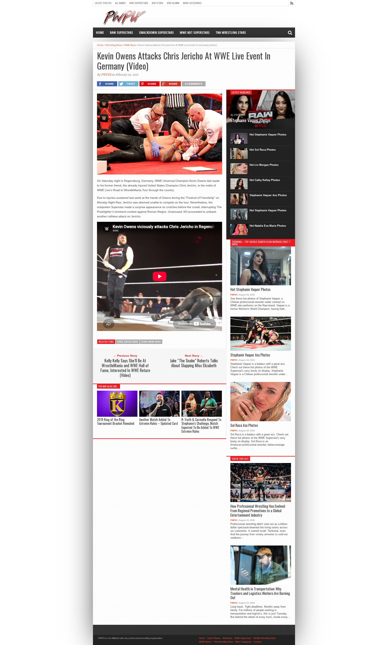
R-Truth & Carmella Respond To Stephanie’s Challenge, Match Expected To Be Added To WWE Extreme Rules (201, 425)
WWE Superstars (138, 3)
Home (100, 32)
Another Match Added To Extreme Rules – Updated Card (158, 421)
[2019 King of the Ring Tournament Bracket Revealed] (117, 416)
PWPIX (106, 74)
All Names (120, 3)
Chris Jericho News (127, 341)
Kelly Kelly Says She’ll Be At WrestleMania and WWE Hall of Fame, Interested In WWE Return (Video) (125, 367)
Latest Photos (103, 3)
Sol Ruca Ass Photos (244, 425)
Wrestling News (114, 45)
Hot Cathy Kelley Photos (265, 180)
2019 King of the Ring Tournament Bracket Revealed (115, 421)
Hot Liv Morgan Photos (264, 164)
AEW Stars (157, 3)
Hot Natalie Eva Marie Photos (268, 225)
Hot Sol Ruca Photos (263, 149)
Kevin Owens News (151, 341)
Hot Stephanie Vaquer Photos (268, 134)
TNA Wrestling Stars (231, 32)
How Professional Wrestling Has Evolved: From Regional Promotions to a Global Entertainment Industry (257, 510)
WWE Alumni (173, 3)
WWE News (130, 45)
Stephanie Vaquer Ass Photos (268, 195)
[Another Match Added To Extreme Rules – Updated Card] (159, 416)
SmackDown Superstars (156, 32)
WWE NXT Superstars (195, 32)
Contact (257, 642)
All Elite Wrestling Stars (264, 638)
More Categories (192, 3)
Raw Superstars (121, 32)
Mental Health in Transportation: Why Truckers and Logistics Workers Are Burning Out (260, 593)
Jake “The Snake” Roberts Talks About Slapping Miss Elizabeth (194, 363)
